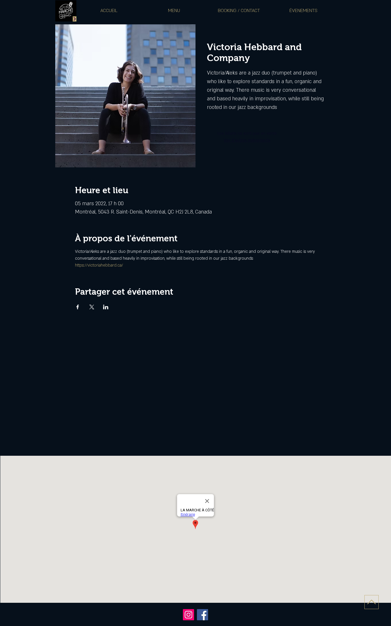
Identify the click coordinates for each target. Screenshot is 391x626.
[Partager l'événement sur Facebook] (77, 307)
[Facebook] (202, 614)
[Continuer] (74, 18)
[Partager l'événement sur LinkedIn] (105, 307)
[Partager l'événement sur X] (91, 307)
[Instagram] (188, 614)
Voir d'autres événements (247, 140)
